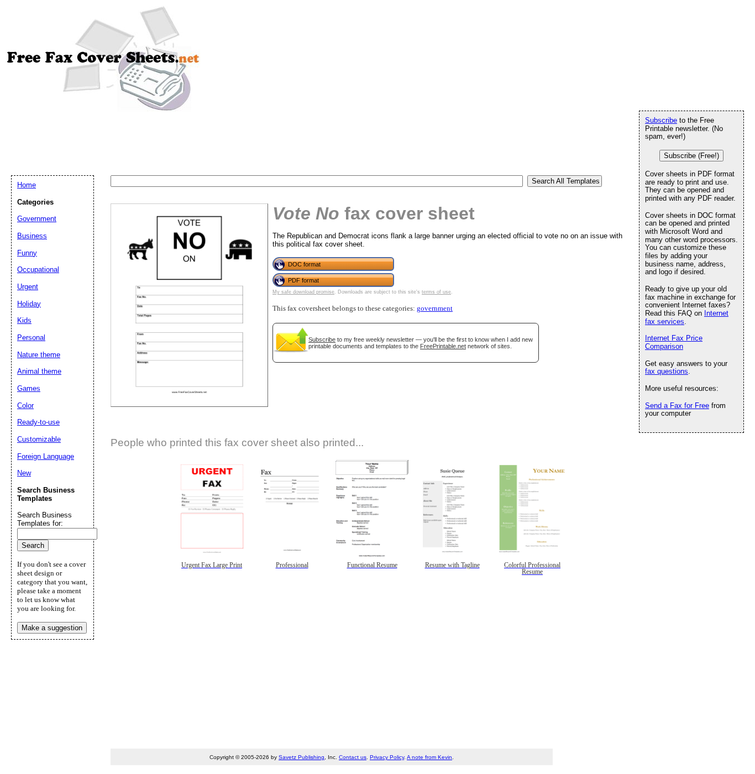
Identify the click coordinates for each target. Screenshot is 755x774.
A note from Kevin (429, 757)
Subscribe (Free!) (691, 155)
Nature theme (38, 355)
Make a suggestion (52, 628)
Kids (24, 320)
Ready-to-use (38, 422)
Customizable (39, 439)
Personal (31, 337)
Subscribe (321, 339)
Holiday (29, 304)
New (24, 473)
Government (36, 219)
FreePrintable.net (443, 346)
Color (25, 405)
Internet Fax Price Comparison (673, 342)
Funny (27, 253)
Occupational (38, 269)
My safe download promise (303, 292)
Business (32, 236)
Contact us (352, 757)
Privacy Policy (387, 757)
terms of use (436, 292)
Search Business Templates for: (44, 519)
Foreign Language (45, 456)
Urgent (27, 287)
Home (26, 185)
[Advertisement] (212, 143)
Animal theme (39, 371)
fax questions (666, 371)
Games (28, 388)
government (435, 308)
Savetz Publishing (301, 757)
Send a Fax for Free (677, 405)
